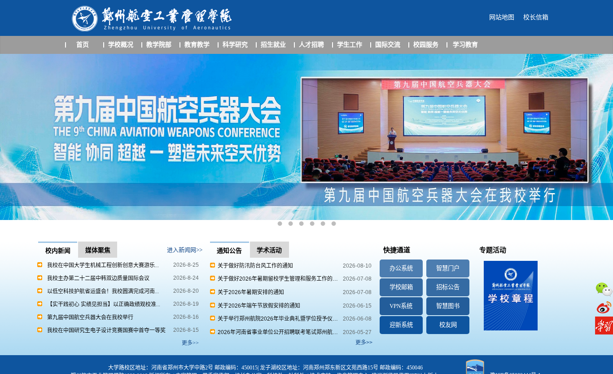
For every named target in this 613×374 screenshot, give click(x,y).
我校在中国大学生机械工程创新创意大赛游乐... (103, 265)
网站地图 (501, 17)
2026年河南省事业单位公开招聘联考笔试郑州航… (276, 332)
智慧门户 (448, 268)
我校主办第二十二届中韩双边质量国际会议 (98, 278)
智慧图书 (448, 306)
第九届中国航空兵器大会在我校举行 (90, 317)
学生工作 (349, 44)
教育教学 (197, 44)
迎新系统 (401, 324)
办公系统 (401, 268)
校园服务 (425, 44)
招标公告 (448, 287)
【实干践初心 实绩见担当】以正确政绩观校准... (103, 304)
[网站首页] (153, 30)
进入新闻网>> (184, 249)
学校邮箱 (401, 287)
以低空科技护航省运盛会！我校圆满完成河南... (103, 291)
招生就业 (273, 44)
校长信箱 (535, 17)
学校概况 (120, 44)
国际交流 (387, 44)
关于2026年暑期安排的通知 (249, 292)
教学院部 (158, 44)
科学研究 (235, 44)
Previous (15, 142)
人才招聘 (311, 44)
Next (597, 142)
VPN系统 (401, 306)
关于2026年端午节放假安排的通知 (257, 306)
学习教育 (465, 44)
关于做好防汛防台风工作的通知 (254, 266)
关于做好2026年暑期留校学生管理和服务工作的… (276, 279)
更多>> (363, 342)
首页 (82, 44)
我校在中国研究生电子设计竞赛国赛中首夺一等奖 (106, 330)
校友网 (448, 324)
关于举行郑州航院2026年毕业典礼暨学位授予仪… (276, 319)
